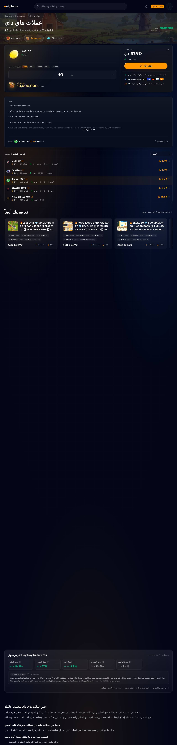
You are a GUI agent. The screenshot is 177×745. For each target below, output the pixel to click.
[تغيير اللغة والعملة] (146, 6)
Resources (20, 16)
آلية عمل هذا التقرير (160, 688)
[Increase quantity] (113, 74)
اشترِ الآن (148, 65)
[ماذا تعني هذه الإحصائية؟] (20, 662)
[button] (88, 162)
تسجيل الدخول (157, 6)
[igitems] (11, 6)
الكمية (14, 67)
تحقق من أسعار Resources (110, 688)
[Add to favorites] (167, 49)
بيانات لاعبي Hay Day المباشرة (137, 688)
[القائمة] (169, 6)
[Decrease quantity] (11, 74)
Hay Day (8, 16)
